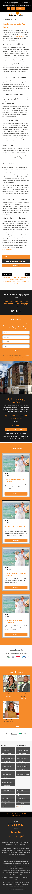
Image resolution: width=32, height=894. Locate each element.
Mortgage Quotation (6, 785)
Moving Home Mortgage (7, 761)
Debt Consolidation (21, 755)
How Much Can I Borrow (7, 782)
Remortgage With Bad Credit (23, 748)
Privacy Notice (24, 813)
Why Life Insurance (21, 793)
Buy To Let (4, 793)
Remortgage (4, 779)
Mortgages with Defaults (22, 766)
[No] (30, 6)
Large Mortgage (5, 769)
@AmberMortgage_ (7, 249)
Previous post (7, 274)
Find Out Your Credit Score (15, 257)
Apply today (9, 430)
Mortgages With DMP (21, 761)
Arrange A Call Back (21, 803)
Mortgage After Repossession (23, 771)
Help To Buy (4, 771)
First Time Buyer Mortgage (7, 755)
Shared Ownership (6, 777)
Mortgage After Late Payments (23, 774)
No (13, 8)
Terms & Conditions (15, 813)
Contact (3, 806)
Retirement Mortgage (6, 753)
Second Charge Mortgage (22, 758)
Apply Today (16, 265)
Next (27, 274)
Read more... (8, 696)
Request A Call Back (20, 430)
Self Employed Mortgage (7, 763)
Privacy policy (20, 8)
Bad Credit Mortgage (21, 753)
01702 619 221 (16, 425)
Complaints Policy (16, 815)
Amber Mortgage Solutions (18, 36)
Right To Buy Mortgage (6, 774)
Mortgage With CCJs (21, 769)
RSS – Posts (20, 806)
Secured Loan (4, 803)
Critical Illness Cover (21, 795)
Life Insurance (20, 790)
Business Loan (5, 795)
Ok (8, 8)
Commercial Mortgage (6, 790)
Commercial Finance (6, 801)
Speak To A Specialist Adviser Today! (16, 261)
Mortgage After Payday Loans (23, 763)
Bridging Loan (5, 798)
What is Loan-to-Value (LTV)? (15, 527)
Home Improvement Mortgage (8, 758)
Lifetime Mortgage (5, 750)
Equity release (5, 748)
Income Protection (21, 798)
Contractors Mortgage (6, 766)
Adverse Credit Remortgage (22, 750)
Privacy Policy (19, 357)
